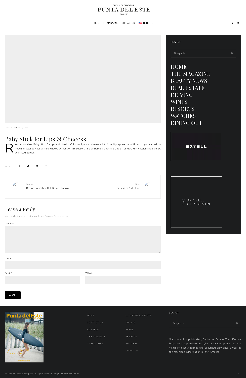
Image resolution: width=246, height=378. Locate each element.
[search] (232, 53)
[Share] (19, 166)
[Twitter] (232, 23)
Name (8, 258)
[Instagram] (238, 23)
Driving (182, 94)
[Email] (46, 166)
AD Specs (93, 329)
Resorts (183, 108)
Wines (179, 101)
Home (96, 23)
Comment (10, 223)
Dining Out (186, 122)
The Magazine (110, 23)
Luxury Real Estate (138, 315)
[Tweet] (28, 166)
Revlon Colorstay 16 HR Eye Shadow (47, 186)
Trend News (95, 343)
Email (8, 273)
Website (89, 273)
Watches (183, 115)
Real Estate (188, 87)
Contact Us (128, 23)
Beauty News (189, 80)
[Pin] (37, 166)
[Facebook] (226, 23)
